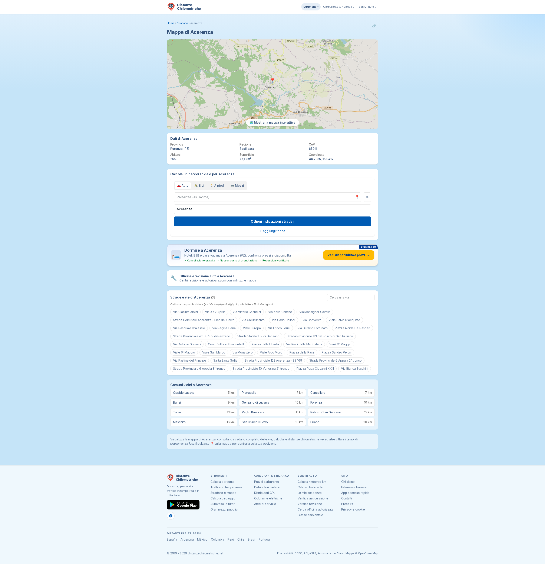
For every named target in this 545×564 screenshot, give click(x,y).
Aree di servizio (265, 504)
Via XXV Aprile (215, 312)
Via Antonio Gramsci (187, 344)
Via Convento (312, 320)
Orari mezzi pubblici (224, 509)
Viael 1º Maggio (340, 344)
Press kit (347, 504)
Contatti (346, 498)
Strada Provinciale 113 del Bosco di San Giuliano (320, 336)
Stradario (182, 23)
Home (171, 23)
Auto (182, 185)
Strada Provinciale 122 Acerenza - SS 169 (273, 360)
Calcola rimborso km (312, 481)
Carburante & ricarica (338, 6)
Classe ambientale (310, 515)
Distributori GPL (264, 493)
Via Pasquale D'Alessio (189, 328)
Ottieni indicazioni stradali (272, 221)
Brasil (251, 539)
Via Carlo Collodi (283, 320)
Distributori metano (267, 487)
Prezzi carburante (266, 481)
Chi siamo (348, 481)
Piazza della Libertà (265, 344)
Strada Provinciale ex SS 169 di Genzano (201, 336)
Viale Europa (252, 328)
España (172, 539)
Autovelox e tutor (223, 504)
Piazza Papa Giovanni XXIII (315, 368)
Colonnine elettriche (268, 498)
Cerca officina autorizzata (315, 509)
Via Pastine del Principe (189, 360)
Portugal (264, 539)
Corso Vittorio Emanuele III (226, 344)
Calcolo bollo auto (310, 487)
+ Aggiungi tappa (272, 231)
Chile (240, 539)
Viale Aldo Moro (271, 352)
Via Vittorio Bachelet (247, 312)
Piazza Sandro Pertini (336, 352)
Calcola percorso (223, 481)
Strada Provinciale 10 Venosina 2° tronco (261, 368)
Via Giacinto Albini (185, 312)
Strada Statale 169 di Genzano (258, 336)
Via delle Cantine (280, 312)
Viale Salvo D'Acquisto (344, 320)
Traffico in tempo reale (226, 487)
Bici (199, 185)
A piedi (217, 185)
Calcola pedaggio (223, 498)
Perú (231, 539)
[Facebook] (171, 516)
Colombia (217, 539)
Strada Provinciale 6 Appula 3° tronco (199, 368)
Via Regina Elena (224, 328)
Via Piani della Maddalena (304, 344)
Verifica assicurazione (313, 498)
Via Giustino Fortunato (312, 328)
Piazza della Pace (302, 352)
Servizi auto (367, 6)
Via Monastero (242, 352)
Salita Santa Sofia (225, 360)
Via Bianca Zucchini (354, 368)
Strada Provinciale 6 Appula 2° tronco (335, 360)
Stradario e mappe (224, 493)
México (202, 539)
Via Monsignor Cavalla (314, 312)
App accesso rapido (355, 493)
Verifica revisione (310, 504)
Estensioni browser (354, 487)
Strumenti (310, 6)
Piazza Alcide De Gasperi (352, 328)
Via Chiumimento (253, 320)
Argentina (187, 539)
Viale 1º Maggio (184, 352)
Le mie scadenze (309, 493)
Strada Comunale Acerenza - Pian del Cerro (203, 320)
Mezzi (237, 185)
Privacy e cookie (353, 509)
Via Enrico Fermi (279, 328)
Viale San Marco (213, 352)
